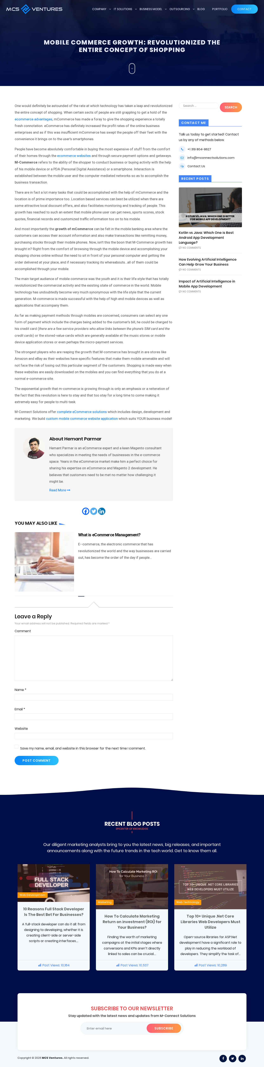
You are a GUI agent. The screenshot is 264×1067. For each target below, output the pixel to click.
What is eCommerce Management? (109, 534)
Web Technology (187, 902)
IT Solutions (123, 9)
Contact (244, 9)
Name (20, 689)
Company (99, 9)
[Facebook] (85, 511)
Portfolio (219, 9)
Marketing (105, 902)
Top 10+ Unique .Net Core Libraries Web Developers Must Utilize (210, 922)
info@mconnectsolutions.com (211, 157)
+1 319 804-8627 (199, 149)
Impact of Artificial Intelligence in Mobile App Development (207, 284)
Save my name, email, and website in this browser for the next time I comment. (83, 748)
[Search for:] (199, 105)
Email (20, 709)
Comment (23, 631)
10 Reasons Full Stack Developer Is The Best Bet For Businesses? (53, 911)
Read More (58, 490)
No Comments (192, 247)
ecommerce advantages (33, 119)
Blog (201, 9)
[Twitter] (93, 511)
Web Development (33, 895)
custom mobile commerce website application (82, 418)
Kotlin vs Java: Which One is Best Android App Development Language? (206, 237)
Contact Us (196, 166)
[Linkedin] (101, 511)
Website (21, 728)
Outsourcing (180, 9)
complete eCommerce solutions (82, 412)
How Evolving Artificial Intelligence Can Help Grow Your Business (208, 262)
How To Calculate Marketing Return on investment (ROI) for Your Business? (132, 922)
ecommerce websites (74, 156)
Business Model (151, 9)
